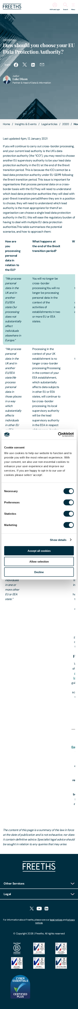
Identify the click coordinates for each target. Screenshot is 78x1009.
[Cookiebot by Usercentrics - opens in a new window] (58, 434)
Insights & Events (26, 124)
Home (6, 124)
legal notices (56, 919)
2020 (65, 124)
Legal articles (49, 124)
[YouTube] (39, 909)
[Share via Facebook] (16, 64)
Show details (58, 539)
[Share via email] (42, 64)
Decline (39, 572)
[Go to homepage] (12, 8)
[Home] (39, 870)
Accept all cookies (39, 550)
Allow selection (39, 561)
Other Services (14, 883)
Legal (7, 894)
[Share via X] (24, 64)
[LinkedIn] (46, 909)
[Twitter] (32, 909)
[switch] (68, 502)
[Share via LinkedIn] (33, 64)
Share (7, 64)
